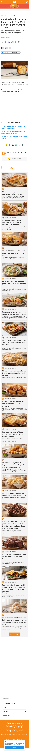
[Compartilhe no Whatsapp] (12, 42)
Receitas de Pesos (13, 15)
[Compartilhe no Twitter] (2, 42)
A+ (6, 48)
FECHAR (15, 748)
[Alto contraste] (2, 48)
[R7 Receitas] (14, 6)
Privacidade (19, 739)
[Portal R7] (14, 2)
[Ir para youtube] (21, 730)
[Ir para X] (14, 730)
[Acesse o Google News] (15, 42)
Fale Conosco (13, 739)
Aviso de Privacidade (15, 744)
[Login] (27, 2)
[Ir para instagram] (14, 726)
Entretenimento (9, 703)
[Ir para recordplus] (7, 730)
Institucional (8, 716)
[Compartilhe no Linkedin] (9, 42)
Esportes (6, 699)
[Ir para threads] (21, 726)
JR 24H (5, 707)
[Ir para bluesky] (7, 726)
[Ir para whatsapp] (18, 730)
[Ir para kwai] (18, 726)
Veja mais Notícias (14, 634)
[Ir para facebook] (11, 726)
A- (10, 48)
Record (5, 711)
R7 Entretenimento (4, 15)
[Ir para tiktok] (11, 730)
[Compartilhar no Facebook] (6, 42)
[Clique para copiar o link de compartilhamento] (18, 42)
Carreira (7, 739)
